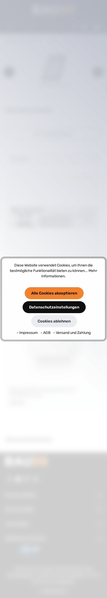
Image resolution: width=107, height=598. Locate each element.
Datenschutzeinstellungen (54, 307)
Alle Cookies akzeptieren (54, 293)
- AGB (46, 333)
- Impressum (27, 333)
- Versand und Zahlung (72, 333)
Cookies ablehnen (54, 321)
